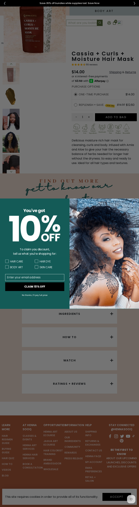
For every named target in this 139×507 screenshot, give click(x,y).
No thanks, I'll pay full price (35, 295)
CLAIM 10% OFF (34, 286)
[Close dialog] (134, 202)
